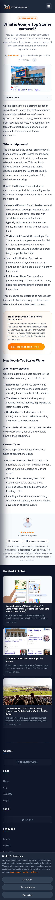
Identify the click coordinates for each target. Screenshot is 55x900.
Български (8, 852)
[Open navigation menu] (49, 6)
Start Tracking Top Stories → (26, 346)
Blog (5, 787)
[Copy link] (34, 60)
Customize (29, 887)
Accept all (27, 895)
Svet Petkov (13, 55)
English (6, 839)
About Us (7, 794)
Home (6, 781)
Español (6, 845)
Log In (6, 800)
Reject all (27, 879)
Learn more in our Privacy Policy (24, 872)
